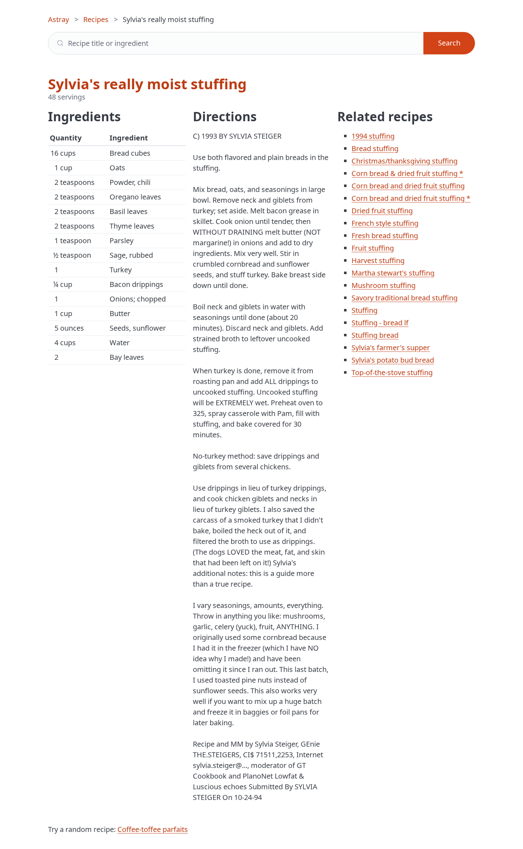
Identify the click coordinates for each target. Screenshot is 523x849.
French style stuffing (385, 223)
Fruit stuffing (373, 248)
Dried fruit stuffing (382, 210)
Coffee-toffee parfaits (152, 829)
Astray (58, 19)
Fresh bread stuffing (385, 235)
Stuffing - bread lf (380, 322)
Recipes (96, 19)
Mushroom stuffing (384, 285)
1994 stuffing (373, 136)
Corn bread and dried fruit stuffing (408, 186)
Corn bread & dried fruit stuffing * (407, 173)
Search (449, 43)
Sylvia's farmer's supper (391, 347)
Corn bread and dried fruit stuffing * (411, 198)
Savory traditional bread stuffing (405, 298)
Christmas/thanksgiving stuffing (405, 161)
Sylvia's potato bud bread (393, 360)
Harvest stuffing (378, 260)
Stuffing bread (375, 335)
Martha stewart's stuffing (393, 273)
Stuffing (364, 310)
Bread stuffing (375, 148)
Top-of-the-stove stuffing (392, 372)
